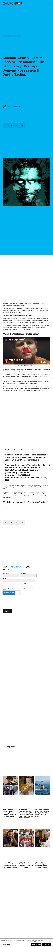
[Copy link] (22, 125)
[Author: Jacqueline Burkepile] (4, 106)
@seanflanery (11, 472)
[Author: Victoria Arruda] (5, 106)
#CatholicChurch (12, 470)
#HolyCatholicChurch (30, 467)
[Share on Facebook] (5, 125)
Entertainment (11, 36)
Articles (4, 36)
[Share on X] (16, 125)
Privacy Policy (34, 941)
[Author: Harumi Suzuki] (21, 845)
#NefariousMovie (12, 467)
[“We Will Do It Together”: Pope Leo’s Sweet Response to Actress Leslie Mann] (42, 838)
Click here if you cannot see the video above (26, 365)
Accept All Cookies (36, 944)
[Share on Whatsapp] (11, 125)
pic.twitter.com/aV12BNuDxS (17, 475)
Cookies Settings (6, 944)
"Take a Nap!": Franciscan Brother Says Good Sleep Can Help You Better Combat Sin (10, 866)
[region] (26, 942)
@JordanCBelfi (24, 472)
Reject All (47, 944)
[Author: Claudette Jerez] (5, 793)
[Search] (47, 3)
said (46, 369)
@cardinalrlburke (31, 460)
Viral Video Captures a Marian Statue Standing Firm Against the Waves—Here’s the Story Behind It (42, 813)
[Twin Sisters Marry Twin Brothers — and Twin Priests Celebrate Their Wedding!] (26, 838)
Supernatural (18, 36)
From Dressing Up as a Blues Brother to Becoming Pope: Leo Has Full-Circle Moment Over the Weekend (10, 813)
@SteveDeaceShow (29, 470)
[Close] (50, 940)
